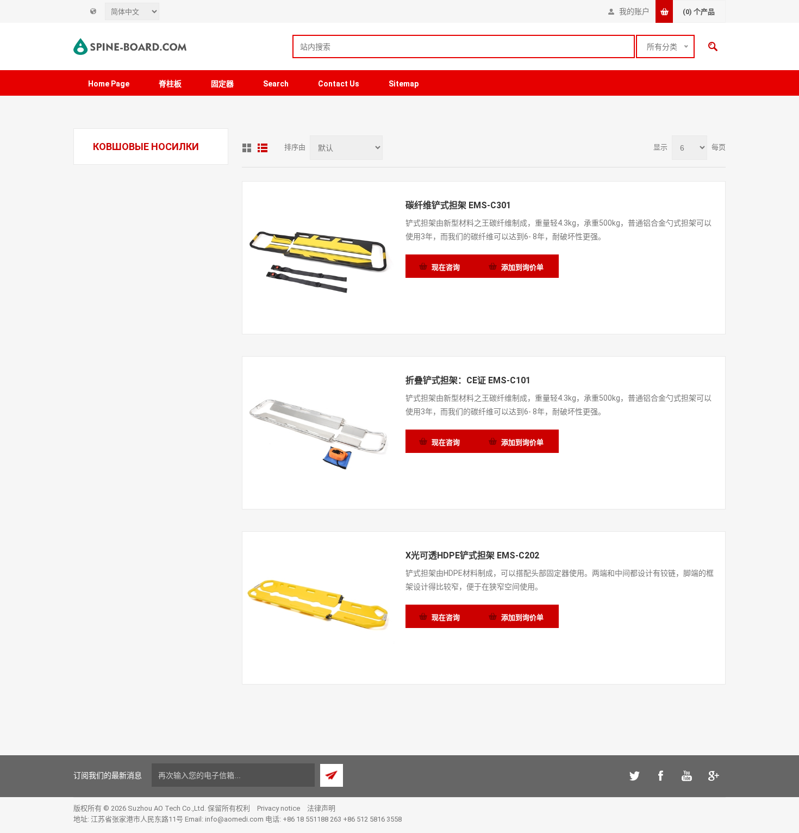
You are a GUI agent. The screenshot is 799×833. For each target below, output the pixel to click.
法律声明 (321, 808)
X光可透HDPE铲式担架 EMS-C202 (472, 555)
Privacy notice (278, 808)
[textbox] (463, 46)
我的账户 (634, 11)
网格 (247, 148)
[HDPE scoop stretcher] (318, 608)
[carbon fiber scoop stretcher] (318, 258)
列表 (262, 148)
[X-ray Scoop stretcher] (318, 433)
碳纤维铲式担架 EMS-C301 (458, 205)
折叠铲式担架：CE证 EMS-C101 (467, 380)
